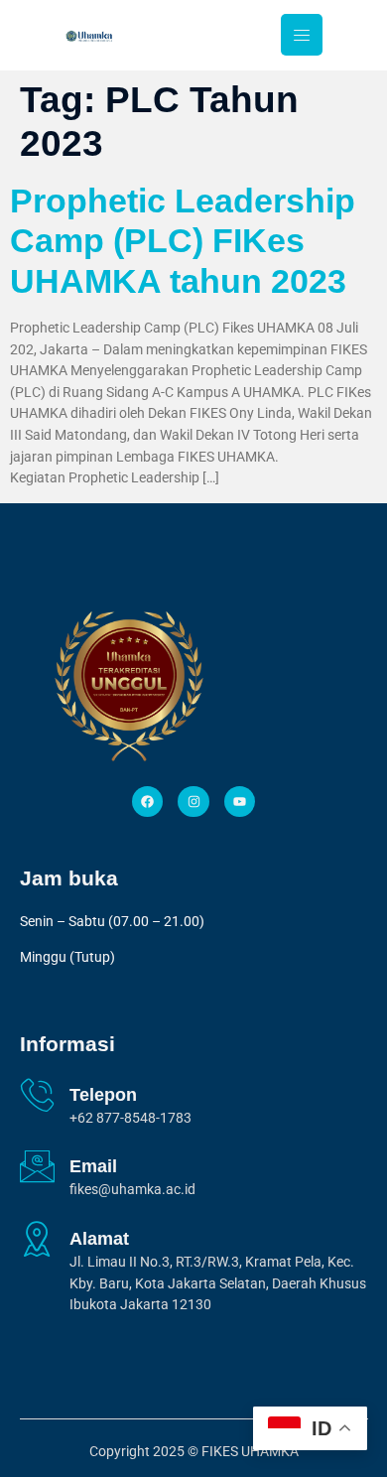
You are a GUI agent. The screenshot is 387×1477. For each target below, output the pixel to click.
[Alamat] (37, 1238)
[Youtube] (239, 801)
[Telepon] (37, 1094)
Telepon (103, 1095)
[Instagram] (193, 801)
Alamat (99, 1239)
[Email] (37, 1165)
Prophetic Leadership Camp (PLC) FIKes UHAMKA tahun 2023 (182, 241)
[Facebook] (147, 801)
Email (93, 1166)
